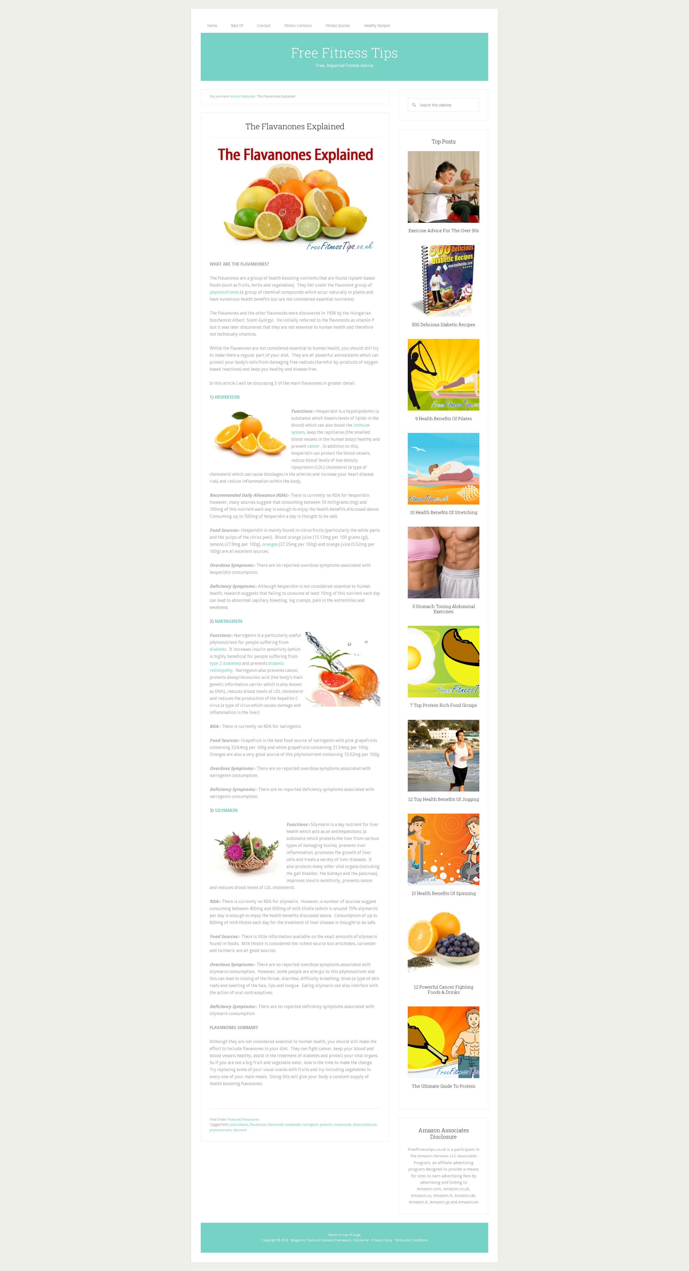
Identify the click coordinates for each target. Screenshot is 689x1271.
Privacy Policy (382, 1240)
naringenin (310, 1125)
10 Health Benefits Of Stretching (443, 512)
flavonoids (276, 1125)
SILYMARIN (226, 810)
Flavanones (250, 1119)
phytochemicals (365, 1125)
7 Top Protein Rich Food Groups (443, 705)
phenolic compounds (335, 1125)
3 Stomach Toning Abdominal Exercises (443, 608)
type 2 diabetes (225, 663)
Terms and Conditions (411, 1240)
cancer (313, 446)
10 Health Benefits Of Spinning (444, 893)
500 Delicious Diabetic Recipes (443, 324)
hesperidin (293, 1125)
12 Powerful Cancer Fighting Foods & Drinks (443, 989)
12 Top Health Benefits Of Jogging (443, 799)
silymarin (240, 1130)
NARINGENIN (228, 621)
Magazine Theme (303, 1240)
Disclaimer (361, 1240)
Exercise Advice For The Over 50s (444, 230)
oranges (270, 544)
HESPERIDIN (227, 397)
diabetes (218, 649)
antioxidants (239, 1125)
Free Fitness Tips (344, 52)
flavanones (258, 1125)
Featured (234, 1119)
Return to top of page (344, 1235)
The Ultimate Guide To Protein (443, 1086)
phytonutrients (224, 292)
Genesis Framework (336, 1240)
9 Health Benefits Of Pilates (443, 418)
